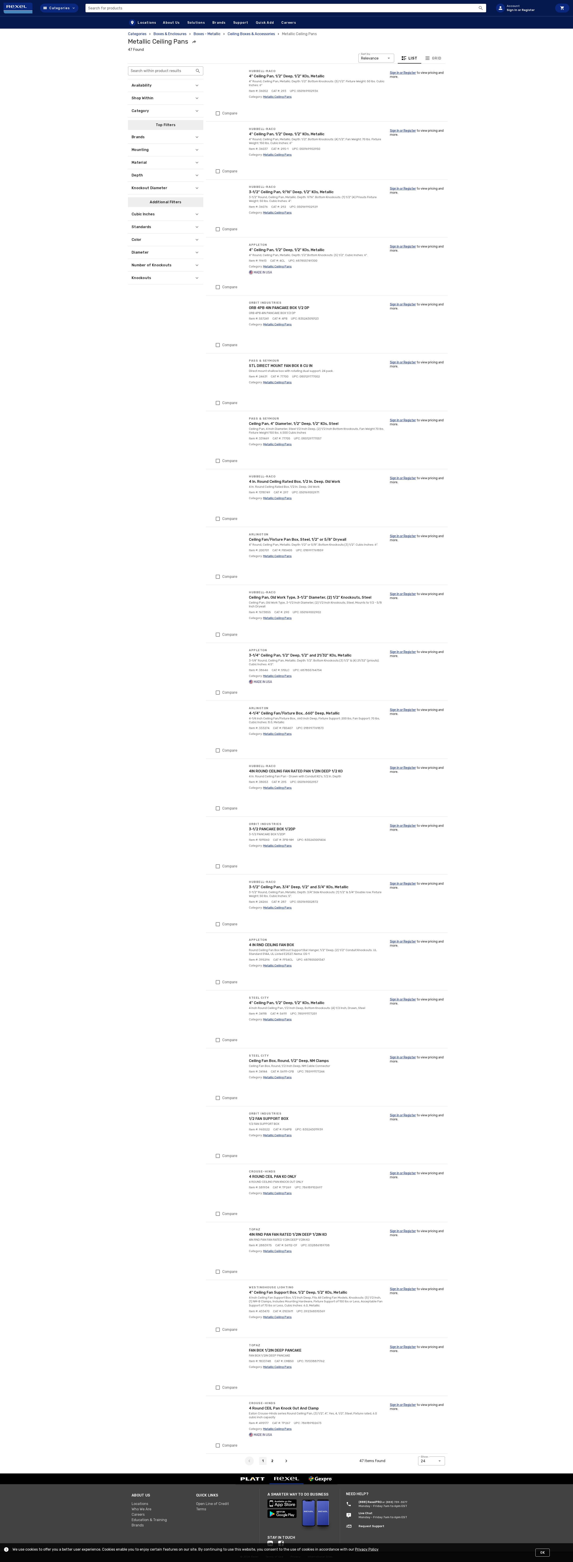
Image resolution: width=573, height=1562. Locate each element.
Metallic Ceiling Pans (277, 96)
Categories (137, 34)
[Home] (20, 8)
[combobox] (286, 8)
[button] (59, 8)
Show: (425, 1456)
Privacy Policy (366, 1549)
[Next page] (286, 1460)
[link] (160, 1504)
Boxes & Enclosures (170, 34)
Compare (229, 113)
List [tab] (413, 58)
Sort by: (366, 53)
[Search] (480, 8)
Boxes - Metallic (207, 34)
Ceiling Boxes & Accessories (251, 34)
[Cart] (562, 8)
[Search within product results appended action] (198, 71)
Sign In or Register (403, 73)
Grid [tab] (436, 58)
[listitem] (522, 8)
